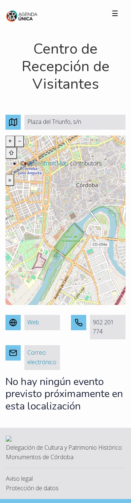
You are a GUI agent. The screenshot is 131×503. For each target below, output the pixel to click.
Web (33, 322)
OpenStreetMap (47, 163)
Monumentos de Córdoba (40, 457)
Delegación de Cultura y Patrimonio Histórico (64, 447)
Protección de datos (32, 488)
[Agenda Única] (22, 15)
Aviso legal (19, 479)
